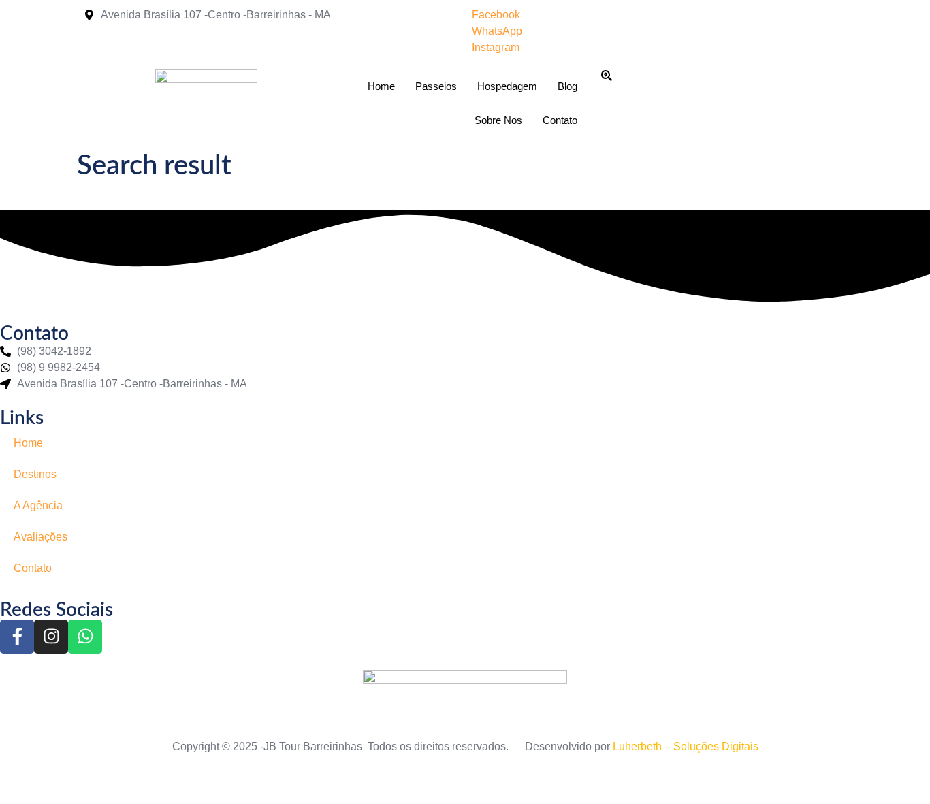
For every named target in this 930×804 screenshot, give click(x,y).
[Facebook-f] (17, 637)
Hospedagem (507, 86)
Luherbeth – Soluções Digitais (685, 746)
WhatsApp (497, 31)
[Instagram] (51, 637)
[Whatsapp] (85, 637)
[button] (606, 77)
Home (381, 86)
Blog (567, 86)
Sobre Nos (498, 120)
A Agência (38, 505)
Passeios (436, 86)
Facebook (496, 14)
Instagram (495, 47)
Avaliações (40, 537)
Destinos (35, 474)
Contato (560, 120)
